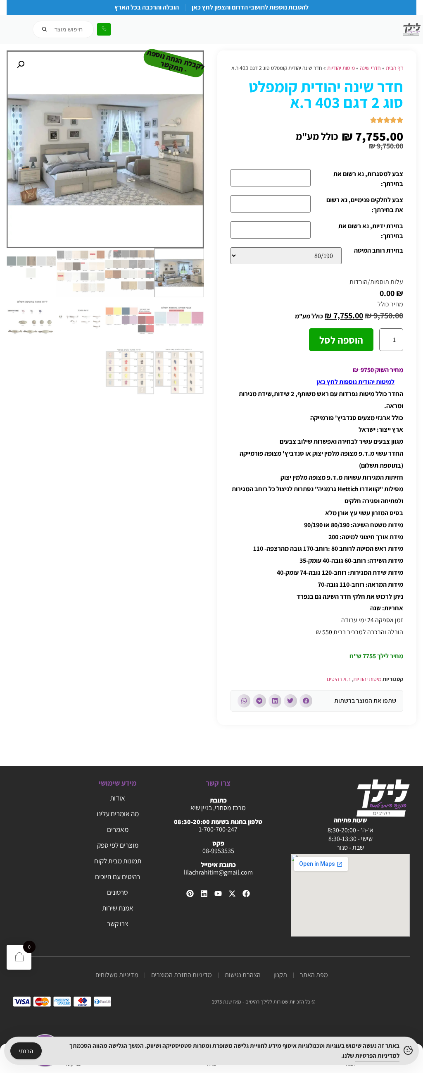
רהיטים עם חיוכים (117, 876)
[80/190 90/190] (286, 255)
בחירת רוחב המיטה (378, 251)
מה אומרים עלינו (118, 813)
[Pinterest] (190, 893)
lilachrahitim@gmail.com (218, 872)
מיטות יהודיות (341, 68)
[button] (306, 700)
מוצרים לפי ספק (117, 845)
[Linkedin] (204, 893)
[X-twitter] (232, 893)
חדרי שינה (370, 68)
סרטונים (117, 892)
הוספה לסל (341, 340)
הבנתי (26, 1051)
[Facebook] (246, 893)
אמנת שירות (117, 908)
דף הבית (394, 68)
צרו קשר (117, 923)
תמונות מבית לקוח (117, 860)
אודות (117, 798)
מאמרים (117, 829)
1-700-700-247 (218, 829)
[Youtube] (218, 893)
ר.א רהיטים (339, 679)
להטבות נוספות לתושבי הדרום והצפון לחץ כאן (250, 7)
